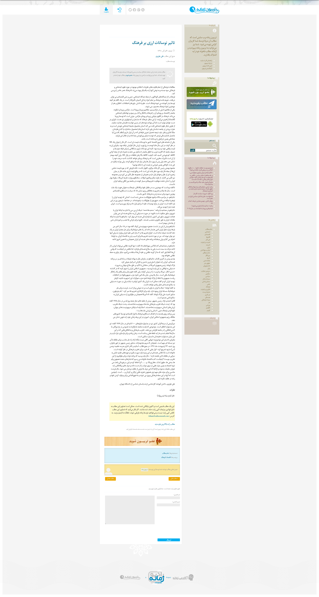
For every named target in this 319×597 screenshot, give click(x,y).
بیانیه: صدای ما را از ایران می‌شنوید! (202, 206)
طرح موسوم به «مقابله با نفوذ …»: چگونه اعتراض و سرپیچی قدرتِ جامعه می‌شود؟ (200, 169)
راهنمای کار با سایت (206, 61)
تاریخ (208, 258)
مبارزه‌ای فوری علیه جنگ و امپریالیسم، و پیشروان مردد (201, 183)
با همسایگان (206, 253)
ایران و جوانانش (205, 250)
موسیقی (207, 297)
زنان (209, 268)
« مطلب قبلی (174, 479)
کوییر (208, 310)
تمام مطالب (165, 453)
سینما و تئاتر (206, 279)
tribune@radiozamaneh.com (159, 416)
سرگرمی (208, 274)
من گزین (207, 295)
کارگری (208, 308)
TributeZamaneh (204, 9)
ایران (208, 248)
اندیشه (208, 245)
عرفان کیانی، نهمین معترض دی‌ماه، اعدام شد (200, 202)
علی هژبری (160, 56)
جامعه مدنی (206, 261)
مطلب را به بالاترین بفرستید (165, 424)
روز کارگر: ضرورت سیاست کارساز (203, 194)
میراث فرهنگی (206, 300)
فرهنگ (163, 457)
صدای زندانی (206, 282)
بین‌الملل (207, 255)
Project (168, 577)
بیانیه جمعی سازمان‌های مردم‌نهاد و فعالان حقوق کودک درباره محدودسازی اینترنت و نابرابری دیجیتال (200, 189)
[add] (106, 10)
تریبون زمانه (144, 469)
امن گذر (208, 240)
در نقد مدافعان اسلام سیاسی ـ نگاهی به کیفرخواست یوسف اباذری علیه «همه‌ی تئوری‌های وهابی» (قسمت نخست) (201, 178)
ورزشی (208, 305)
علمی (208, 284)
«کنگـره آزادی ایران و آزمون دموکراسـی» (201, 173)
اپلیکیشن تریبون (207, 68)
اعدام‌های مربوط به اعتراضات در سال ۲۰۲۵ (200, 209)
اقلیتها (208, 237)
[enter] (119, 10)
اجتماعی (207, 232)
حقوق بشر (207, 263)
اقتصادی (207, 234)
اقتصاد (168, 457)
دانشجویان (206, 266)
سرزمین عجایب (205, 271)
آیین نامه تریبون (207, 66)
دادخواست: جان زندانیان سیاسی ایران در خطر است (200, 197)
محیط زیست (206, 292)
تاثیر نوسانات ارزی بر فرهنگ (153, 43)
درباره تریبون (208, 63)
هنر (209, 302)
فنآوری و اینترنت (205, 289)
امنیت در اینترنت (205, 242)
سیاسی (207, 276)
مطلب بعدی (110, 479)
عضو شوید (129, 75)
